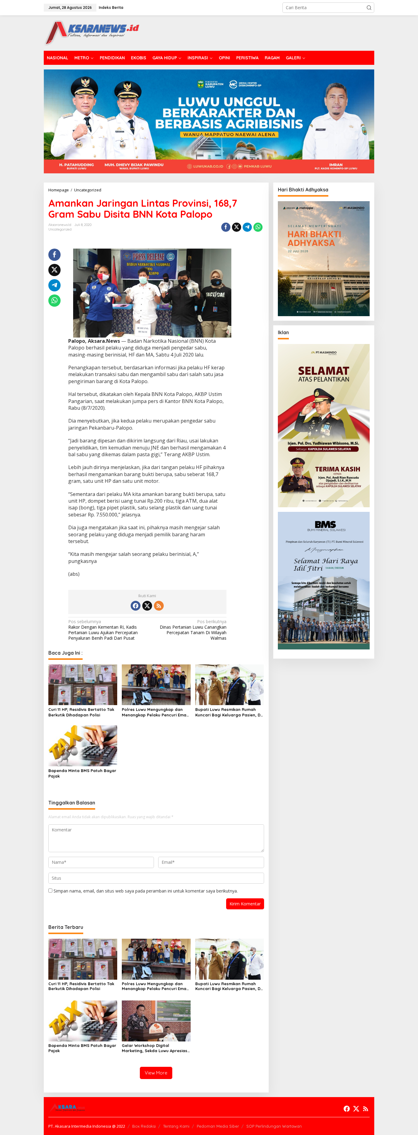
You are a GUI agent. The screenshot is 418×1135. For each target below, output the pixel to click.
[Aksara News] (92, 32)
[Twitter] (147, 606)
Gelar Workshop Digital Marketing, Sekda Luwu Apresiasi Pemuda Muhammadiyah (155, 1048)
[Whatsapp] (258, 227)
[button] (369, 7)
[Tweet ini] (236, 227)
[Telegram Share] (247, 227)
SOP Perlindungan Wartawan (274, 1126)
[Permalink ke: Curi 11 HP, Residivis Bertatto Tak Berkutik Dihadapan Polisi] (82, 684)
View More (156, 1073)
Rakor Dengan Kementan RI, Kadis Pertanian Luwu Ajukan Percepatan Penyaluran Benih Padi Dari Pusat (103, 630)
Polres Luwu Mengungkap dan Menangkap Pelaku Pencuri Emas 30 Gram (155, 712)
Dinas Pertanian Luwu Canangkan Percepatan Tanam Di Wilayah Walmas (193, 630)
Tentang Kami (176, 1126)
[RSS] (159, 606)
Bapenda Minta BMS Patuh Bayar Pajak (82, 773)
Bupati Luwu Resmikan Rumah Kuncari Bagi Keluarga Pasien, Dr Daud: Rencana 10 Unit (228, 712)
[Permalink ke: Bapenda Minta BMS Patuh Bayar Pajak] (82, 745)
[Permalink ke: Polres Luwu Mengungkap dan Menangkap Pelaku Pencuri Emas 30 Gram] (156, 684)
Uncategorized (60, 229)
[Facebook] (135, 606)
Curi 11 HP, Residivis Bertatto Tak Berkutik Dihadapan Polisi (81, 712)
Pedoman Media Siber (218, 1126)
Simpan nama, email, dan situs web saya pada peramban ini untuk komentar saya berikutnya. (146, 891)
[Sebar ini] (225, 227)
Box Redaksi (144, 1126)
